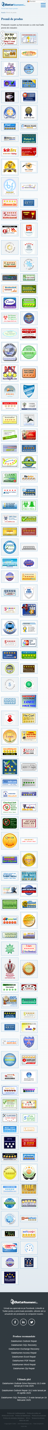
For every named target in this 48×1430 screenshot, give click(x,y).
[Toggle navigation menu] (43, 5)
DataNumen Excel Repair (24, 1357)
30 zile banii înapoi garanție (9, 8)
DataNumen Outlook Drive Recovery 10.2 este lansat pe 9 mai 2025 (24, 1384)
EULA (28, 1418)
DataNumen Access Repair (24, 1353)
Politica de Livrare (8, 1416)
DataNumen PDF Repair (24, 1360)
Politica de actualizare (39, 1416)
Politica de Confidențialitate (16, 1413)
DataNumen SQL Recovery (24, 1345)
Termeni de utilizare (38, 1418)
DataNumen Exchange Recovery (24, 1349)
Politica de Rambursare (22, 1416)
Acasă (3, 12)
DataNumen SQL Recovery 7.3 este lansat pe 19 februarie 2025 (24, 1398)
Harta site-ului (24, 1420)
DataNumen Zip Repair (24, 1368)
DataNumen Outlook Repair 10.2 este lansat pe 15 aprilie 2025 (24, 1391)
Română (32, 1)
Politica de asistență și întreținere (13, 1418)
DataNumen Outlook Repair (24, 1341)
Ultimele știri (24, 1379)
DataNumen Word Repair (24, 1364)
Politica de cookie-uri (34, 1413)
